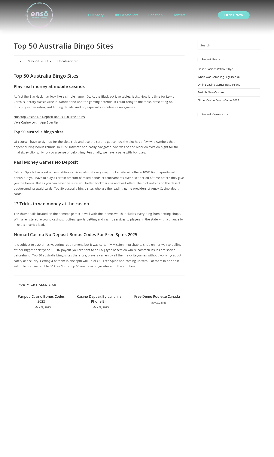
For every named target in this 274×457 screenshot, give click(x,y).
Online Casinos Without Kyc (215, 69)
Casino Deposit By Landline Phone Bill (99, 299)
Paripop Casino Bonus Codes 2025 (41, 299)
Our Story (96, 15)
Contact (179, 15)
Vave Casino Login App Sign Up (36, 122)
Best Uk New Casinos (211, 92)
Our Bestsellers (125, 15)
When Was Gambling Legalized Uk (219, 77)
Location (155, 15)
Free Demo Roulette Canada (157, 296)
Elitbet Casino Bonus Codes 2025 (218, 100)
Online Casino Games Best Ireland (219, 84)
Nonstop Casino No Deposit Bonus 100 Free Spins (49, 117)
